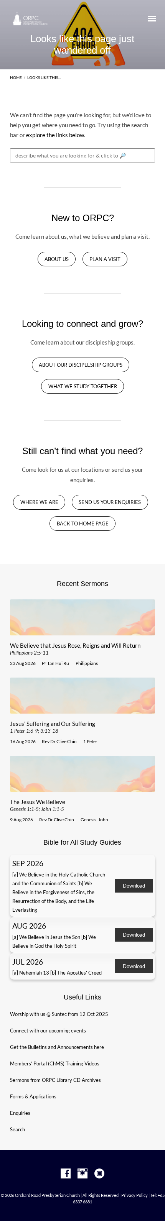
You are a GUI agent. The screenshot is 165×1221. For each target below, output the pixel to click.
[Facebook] (66, 1174)
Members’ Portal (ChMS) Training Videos (54, 1063)
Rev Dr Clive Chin (59, 741)
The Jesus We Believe (37, 805)
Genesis (88, 819)
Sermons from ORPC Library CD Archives (55, 1080)
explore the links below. (55, 134)
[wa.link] (99, 1174)
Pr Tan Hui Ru (55, 663)
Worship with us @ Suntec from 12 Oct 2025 (59, 1014)
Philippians (87, 663)
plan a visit (104, 259)
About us (57, 259)
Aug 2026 (29, 925)
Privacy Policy (134, 1195)
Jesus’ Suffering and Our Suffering (52, 727)
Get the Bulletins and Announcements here (57, 1047)
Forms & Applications (33, 1096)
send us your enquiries (110, 502)
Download (134, 886)
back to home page (83, 524)
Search (17, 1129)
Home (16, 77)
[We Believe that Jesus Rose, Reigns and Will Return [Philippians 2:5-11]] (82, 631)
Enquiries (20, 1113)
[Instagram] (82, 1174)
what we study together (82, 386)
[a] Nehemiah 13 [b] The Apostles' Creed (57, 973)
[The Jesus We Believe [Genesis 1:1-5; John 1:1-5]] (82, 787)
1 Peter (90, 741)
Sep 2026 (27, 863)
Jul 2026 (27, 961)
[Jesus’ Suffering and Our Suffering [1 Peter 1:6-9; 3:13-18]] (82, 709)
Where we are (39, 502)
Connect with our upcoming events (48, 1030)
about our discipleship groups (80, 365)
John (103, 819)
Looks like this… (44, 77)
